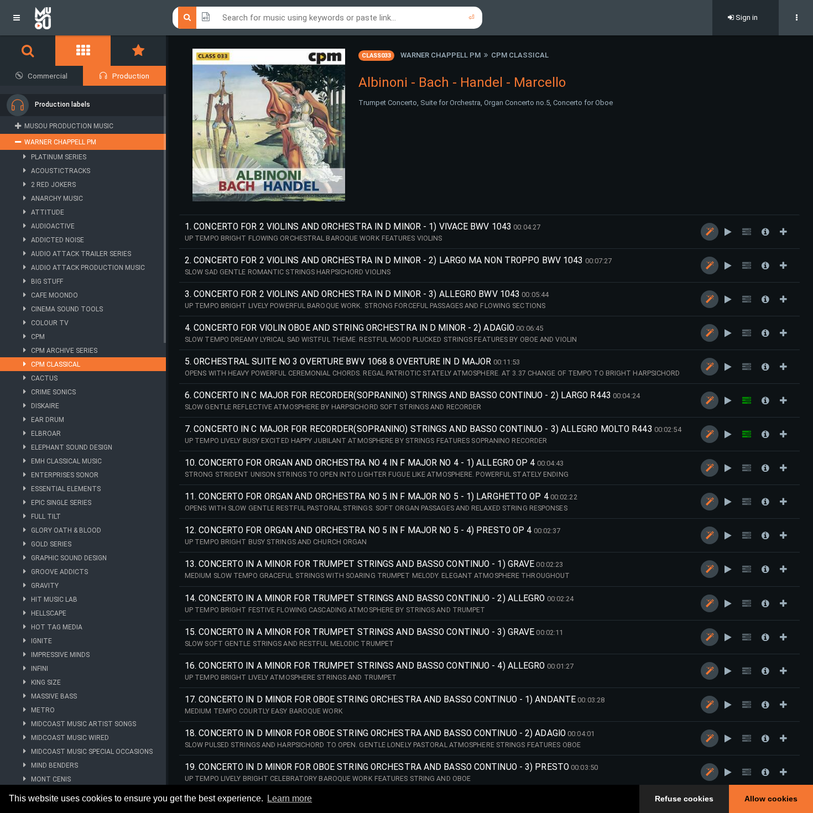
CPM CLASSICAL (520, 55)
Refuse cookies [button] (684, 798)
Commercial (47, 76)
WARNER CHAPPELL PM (440, 55)
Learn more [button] (289, 798)
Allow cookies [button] (771, 798)
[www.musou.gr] (43, 18)
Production (130, 76)
